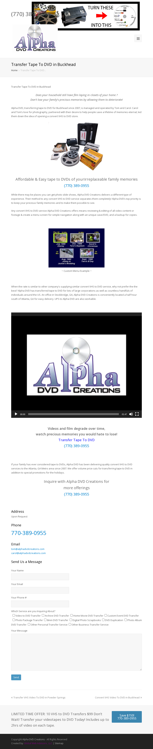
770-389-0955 (28, 533)
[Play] (16, 414)
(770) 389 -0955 (31, 14)
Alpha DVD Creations (33, 739)
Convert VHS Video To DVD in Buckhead (117, 697)
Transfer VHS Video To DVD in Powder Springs (39, 697)
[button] (76, 365)
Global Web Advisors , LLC (38, 743)
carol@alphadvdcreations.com (28, 553)
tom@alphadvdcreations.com (27, 549)
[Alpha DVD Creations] (34, 38)
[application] (76, 365)
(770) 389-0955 (76, 185)
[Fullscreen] (137, 414)
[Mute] (131, 414)
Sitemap (59, 743)
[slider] (73, 414)
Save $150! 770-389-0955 (126, 716)
